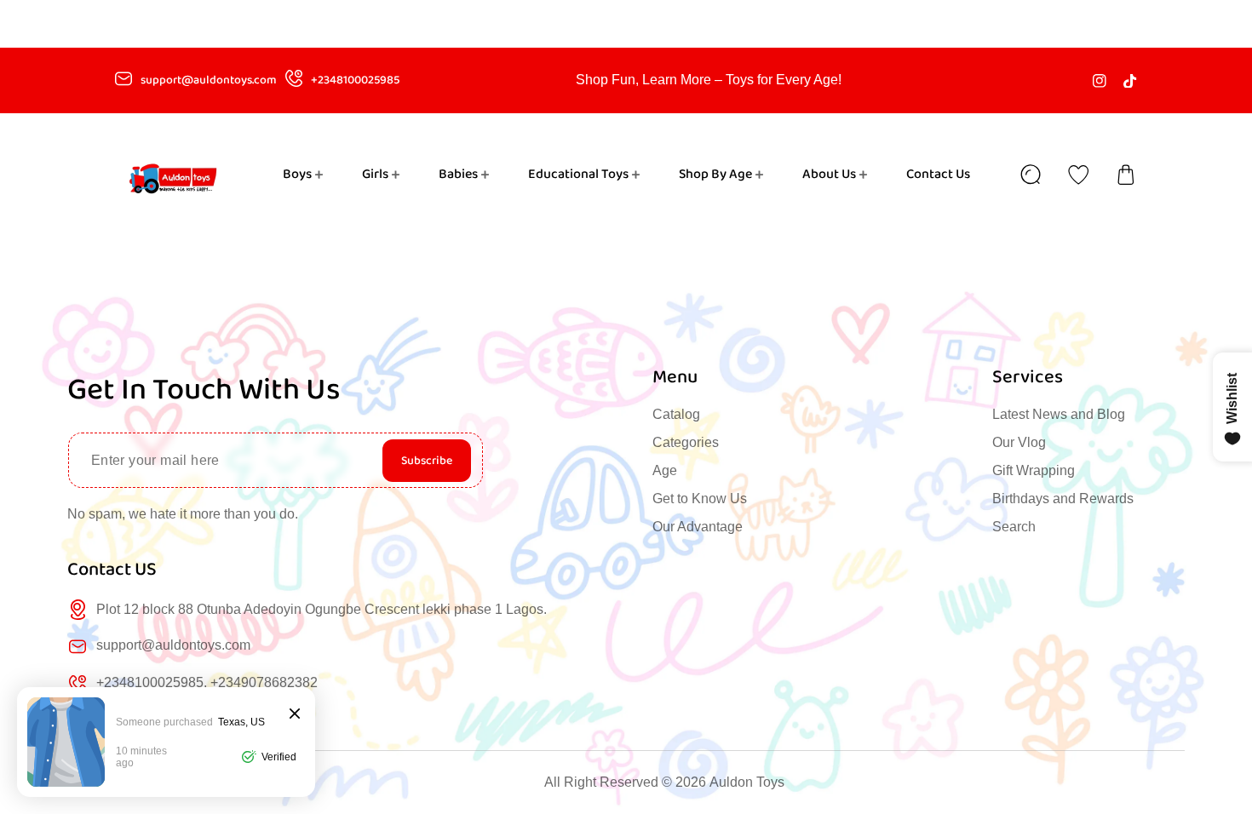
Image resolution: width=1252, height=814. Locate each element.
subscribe (426, 460)
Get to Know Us (699, 498)
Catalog (676, 414)
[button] (1126, 174)
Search (1014, 526)
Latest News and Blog (1058, 414)
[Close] (295, 714)
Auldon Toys (746, 782)
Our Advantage (697, 526)
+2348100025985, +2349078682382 (207, 682)
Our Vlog (1019, 442)
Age (664, 470)
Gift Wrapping (1033, 470)
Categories (685, 442)
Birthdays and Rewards (1063, 498)
